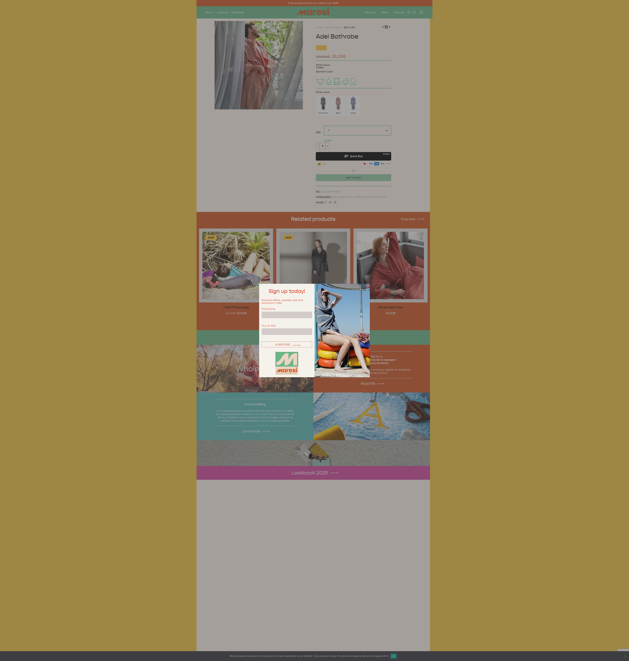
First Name (268, 309)
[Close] (367, 286)
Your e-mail (269, 325)
